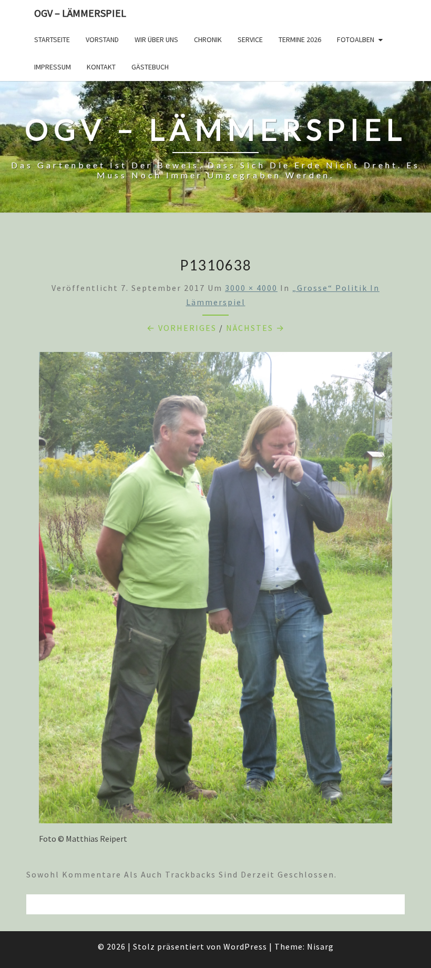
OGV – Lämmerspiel (80, 12)
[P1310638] (215, 591)
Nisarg (320, 946)
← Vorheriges (182, 327)
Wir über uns (156, 39)
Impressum (52, 67)
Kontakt (101, 67)
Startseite (52, 39)
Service (250, 39)
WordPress (245, 946)
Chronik (208, 39)
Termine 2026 (300, 39)
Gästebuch (150, 67)
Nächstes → (255, 327)
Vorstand (102, 39)
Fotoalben (355, 39)
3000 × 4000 (251, 288)
